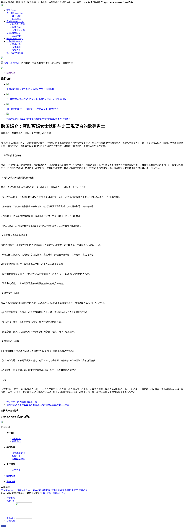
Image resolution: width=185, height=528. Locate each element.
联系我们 (16, 18)
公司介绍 (16, 16)
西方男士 (16, 36)
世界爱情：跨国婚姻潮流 (22, 402)
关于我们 (15, 13)
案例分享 (15, 21)
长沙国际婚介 (21, 490)
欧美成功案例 (18, 24)
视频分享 (16, 27)
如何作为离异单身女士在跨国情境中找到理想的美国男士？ (38, 405)
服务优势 (16, 50)
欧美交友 (73, 490)
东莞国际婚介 (7, 490)
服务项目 (14, 41)
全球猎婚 (13, 33)
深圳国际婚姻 (34, 490)
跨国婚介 (83, 490)
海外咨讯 (15, 53)
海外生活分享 (18, 30)
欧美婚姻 (64, 490)
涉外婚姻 (46, 490)
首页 (11, 10)
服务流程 (16, 47)
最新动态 (15, 38)
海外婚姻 (55, 490)
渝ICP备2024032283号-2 (54, 493)
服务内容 (16, 44)
